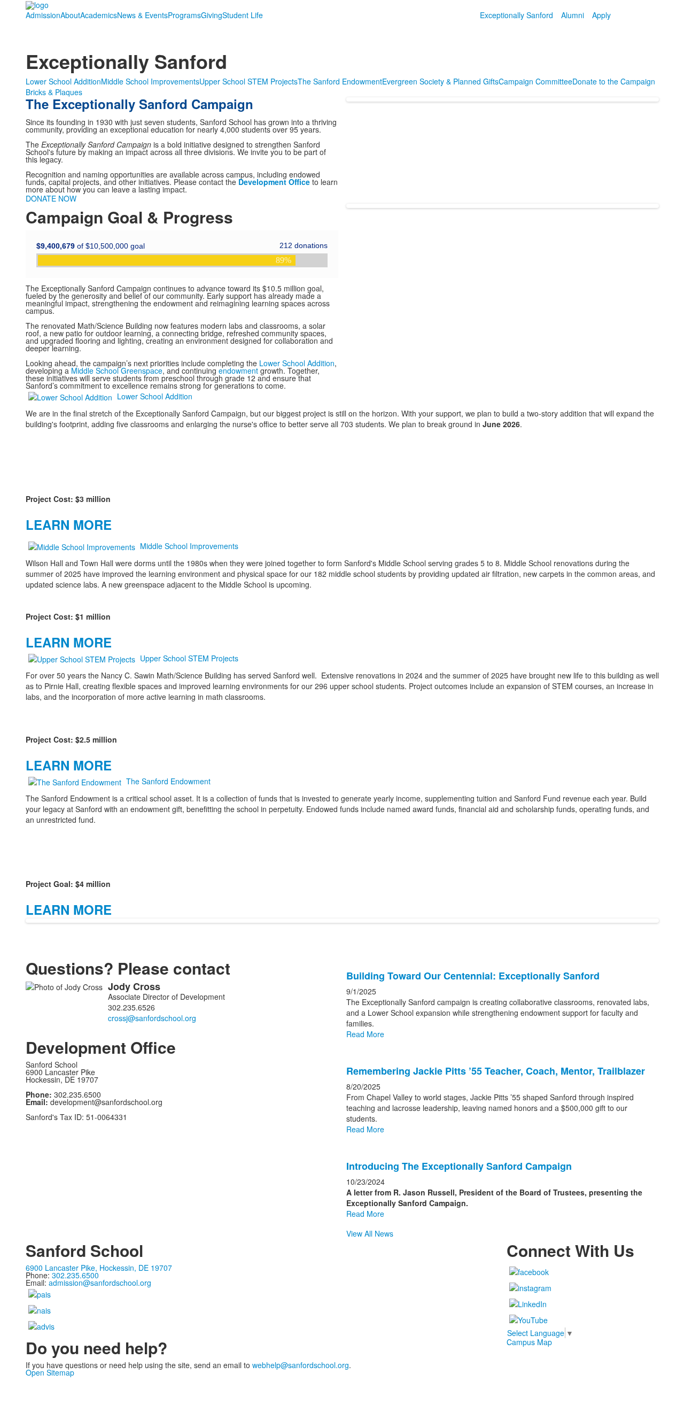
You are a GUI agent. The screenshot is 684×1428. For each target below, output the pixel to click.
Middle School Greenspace (116, 370)
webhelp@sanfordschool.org (300, 1365)
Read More (365, 1034)
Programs (184, 15)
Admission (43, 15)
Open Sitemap (50, 1372)
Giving (211, 15)
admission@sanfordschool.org (100, 1282)
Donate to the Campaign (613, 81)
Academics (98, 15)
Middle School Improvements (150, 81)
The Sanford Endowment (340, 81)
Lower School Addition (63, 81)
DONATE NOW (51, 198)
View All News (369, 1233)
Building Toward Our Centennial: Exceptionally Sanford (473, 976)
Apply (601, 15)
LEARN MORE (69, 524)
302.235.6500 (75, 1275)
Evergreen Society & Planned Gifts (440, 81)
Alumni (572, 15)
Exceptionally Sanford (516, 15)
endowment (238, 370)
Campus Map (529, 1342)
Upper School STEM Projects (248, 81)
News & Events (142, 15)
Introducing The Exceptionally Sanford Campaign (459, 1166)
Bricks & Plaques (54, 92)
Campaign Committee (535, 81)
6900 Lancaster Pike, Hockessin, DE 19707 (99, 1267)
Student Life (242, 15)
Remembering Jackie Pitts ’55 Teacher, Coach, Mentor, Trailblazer (495, 1071)
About (70, 15)
